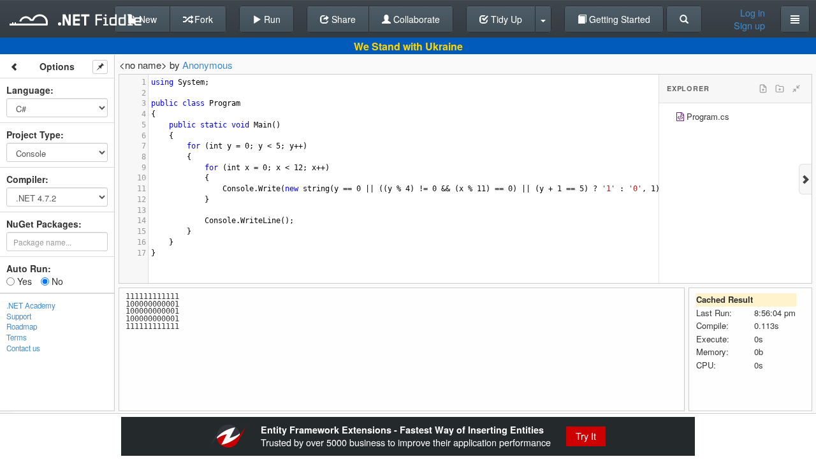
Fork (202, 19)
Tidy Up (505, 19)
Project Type (33, 134)
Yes (23, 281)
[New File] (763, 88)
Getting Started (618, 19)
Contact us (23, 348)
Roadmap (21, 326)
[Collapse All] (796, 88)
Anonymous (207, 64)
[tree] (735, 118)
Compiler (25, 179)
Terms (16, 337)
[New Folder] (779, 88)
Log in (752, 12)
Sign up (749, 25)
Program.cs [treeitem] (708, 116)
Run (270, 19)
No (56, 281)
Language (28, 90)
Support (18, 316)
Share (342, 19)
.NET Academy (30, 305)
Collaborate (415, 19)
